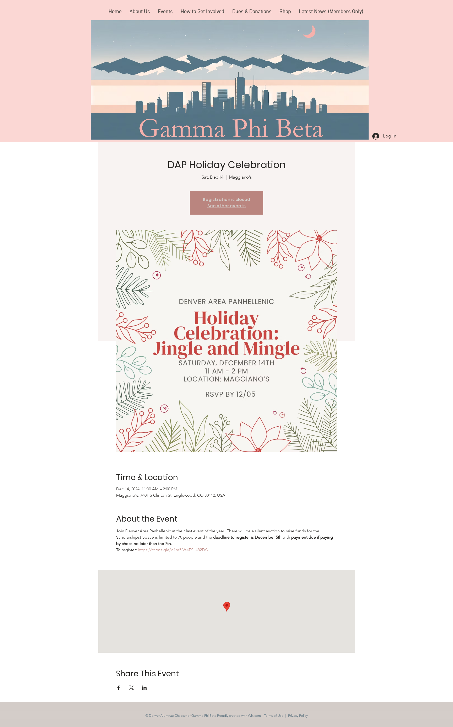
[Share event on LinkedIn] (144, 688)
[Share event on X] (131, 688)
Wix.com (254, 716)
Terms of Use (273, 716)
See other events (226, 206)
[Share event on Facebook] (118, 688)
